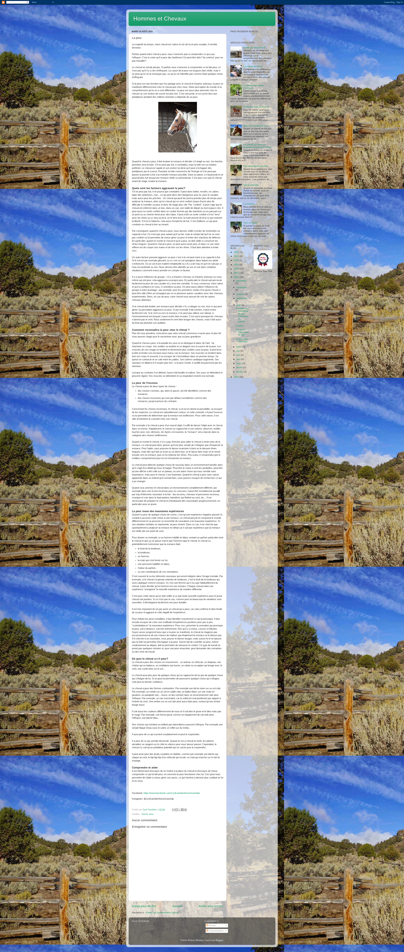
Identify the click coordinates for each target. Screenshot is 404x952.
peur (151, 814)
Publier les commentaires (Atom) (162, 912)
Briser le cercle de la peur (256, 107)
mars (239, 363)
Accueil (177, 906)
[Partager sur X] (179, 809)
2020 (237, 260)
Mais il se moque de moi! (255, 126)
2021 (237, 256)
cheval (144, 814)
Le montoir (248, 204)
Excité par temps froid (254, 47)
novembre (241, 287)
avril (238, 359)
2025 (237, 252)
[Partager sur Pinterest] (185, 809)
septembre (241, 298)
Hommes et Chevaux (159, 18)
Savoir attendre (251, 185)
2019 (237, 264)
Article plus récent (144, 906)
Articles (212, 925)
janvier (240, 372)
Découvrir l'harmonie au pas (242, 332)
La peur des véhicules (242, 340)
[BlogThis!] (176, 809)
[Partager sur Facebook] (182, 809)
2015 (237, 377)
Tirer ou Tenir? (250, 223)
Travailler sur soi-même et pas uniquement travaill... (242, 315)
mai (238, 355)
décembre (241, 281)
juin (238, 351)
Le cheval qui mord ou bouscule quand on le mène (257, 145)
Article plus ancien (211, 906)
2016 (237, 277)
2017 (237, 273)
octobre (240, 294)
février (239, 367)
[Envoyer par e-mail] (173, 809)
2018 (237, 269)
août (238, 305)
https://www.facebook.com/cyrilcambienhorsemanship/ (171, 793)
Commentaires (215, 931)
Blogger (219, 940)
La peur (240, 325)
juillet (239, 347)
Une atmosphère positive (255, 166)
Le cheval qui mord (252, 66)
